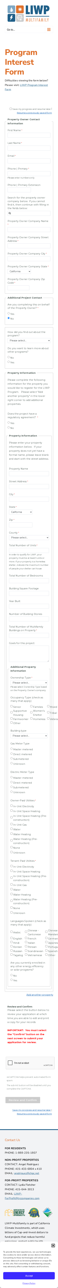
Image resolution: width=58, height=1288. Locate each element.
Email (11, 155)
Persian (32, 946)
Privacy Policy (29, 1283)
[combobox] (29, 213)
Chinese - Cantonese (34, 932)
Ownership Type (20, 677)
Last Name (14, 143)
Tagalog (18, 955)
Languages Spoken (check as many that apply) (28, 923)
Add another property (39, 994)
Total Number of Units (22, 545)
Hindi (16, 942)
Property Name (18, 468)
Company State (27, 266)
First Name (14, 130)
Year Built (14, 601)
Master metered (23, 749)
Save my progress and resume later (31, 109)
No (12, 318)
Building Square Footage (24, 588)
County (13, 532)
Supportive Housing (20, 712)
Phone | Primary (18, 168)
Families (38, 707)
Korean (17, 946)
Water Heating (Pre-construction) (25, 841)
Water (16, 829)
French (32, 938)
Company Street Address (28, 239)
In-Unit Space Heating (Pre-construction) (30, 818)
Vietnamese (35, 955)
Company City (26, 253)
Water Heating (22, 834)
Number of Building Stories (25, 614)
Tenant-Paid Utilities (22, 860)
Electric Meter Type (22, 772)
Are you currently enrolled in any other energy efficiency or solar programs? (27, 966)
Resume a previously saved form (34, 112)
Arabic (17, 932)
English (17, 938)
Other (16, 723)
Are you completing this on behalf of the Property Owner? (28, 306)
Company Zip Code (26, 281)
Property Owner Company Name (28, 221)
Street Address (18, 481)
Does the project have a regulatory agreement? (22, 415)
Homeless (39, 719)
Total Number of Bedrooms (26, 575)
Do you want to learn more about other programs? (28, 350)
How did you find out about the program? (26, 334)
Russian (17, 951)
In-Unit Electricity (23, 806)
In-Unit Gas (20, 824)
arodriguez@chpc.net (26, 1173)
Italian (31, 942)
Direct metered (22, 754)
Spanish (53, 951)
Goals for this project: (22, 643)
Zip (11, 519)
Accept (29, 1275)
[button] (53, 1245)
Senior (17, 707)
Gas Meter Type (19, 743)
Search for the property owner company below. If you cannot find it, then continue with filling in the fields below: (28, 203)
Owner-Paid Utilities (22, 800)
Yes (12, 314)
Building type (18, 730)
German (53, 938)
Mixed (53, 707)
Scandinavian (35, 951)
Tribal (53, 713)
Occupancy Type (26, 699)
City (11, 494)
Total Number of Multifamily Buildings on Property (26, 628)
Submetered (21, 759)
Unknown (19, 763)
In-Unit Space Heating (26, 811)
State (12, 507)
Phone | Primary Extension (24, 185)
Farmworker (20, 719)
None (16, 847)
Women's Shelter (39, 712)
